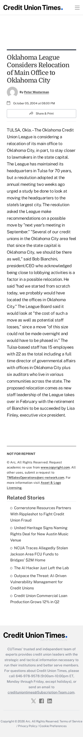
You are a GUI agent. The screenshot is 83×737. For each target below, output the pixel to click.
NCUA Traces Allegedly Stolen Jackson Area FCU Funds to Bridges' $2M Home (39, 554)
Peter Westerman (36, 92)
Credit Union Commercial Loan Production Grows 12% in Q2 (38, 598)
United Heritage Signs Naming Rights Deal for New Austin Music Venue (39, 534)
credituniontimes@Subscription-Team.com (41, 692)
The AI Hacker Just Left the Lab (41, 568)
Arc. (28, 721)
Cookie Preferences (53, 726)
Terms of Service (71, 721)
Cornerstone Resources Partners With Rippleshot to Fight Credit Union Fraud (40, 514)
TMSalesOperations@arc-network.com (35, 477)
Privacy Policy (27, 726)
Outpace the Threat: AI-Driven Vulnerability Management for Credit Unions (38, 581)
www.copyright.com (55, 467)
